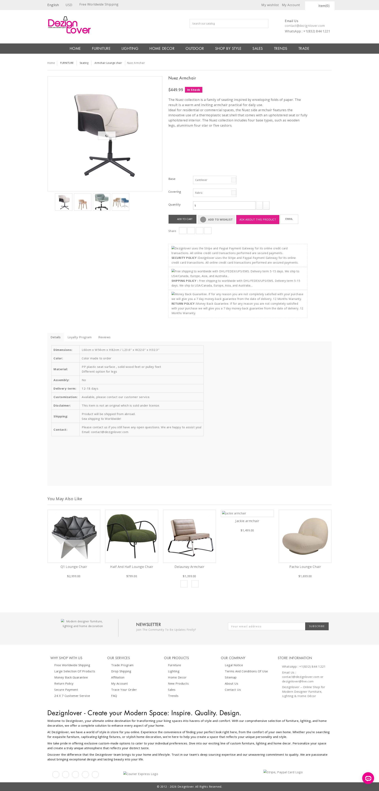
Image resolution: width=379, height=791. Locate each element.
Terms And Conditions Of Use (246, 671)
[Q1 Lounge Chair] (73, 536)
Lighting (173, 671)
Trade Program (122, 665)
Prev (184, 583)
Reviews (104, 337)
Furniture (174, 665)
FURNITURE (101, 48)
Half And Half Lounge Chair (131, 567)
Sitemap (231, 677)
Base (172, 179)
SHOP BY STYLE (228, 48)
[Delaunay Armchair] (189, 536)
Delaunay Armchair (189, 567)
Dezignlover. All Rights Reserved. (199, 786)
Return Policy (64, 683)
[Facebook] (55, 774)
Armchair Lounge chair (108, 63)
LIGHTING (130, 48)
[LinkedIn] (85, 774)
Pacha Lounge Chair (305, 567)
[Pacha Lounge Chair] (305, 536)
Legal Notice (234, 665)
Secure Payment (66, 689)
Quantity (174, 204)
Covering (175, 192)
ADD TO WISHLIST (220, 219)
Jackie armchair (247, 521)
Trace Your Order (124, 689)
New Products (178, 683)
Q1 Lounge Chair (74, 567)
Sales (172, 689)
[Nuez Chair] (105, 133)
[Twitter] (65, 774)
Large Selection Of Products (74, 671)
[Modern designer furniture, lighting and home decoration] (104, 25)
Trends (280, 48)
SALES (257, 48)
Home (51, 63)
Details (56, 337)
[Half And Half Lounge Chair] (131, 536)
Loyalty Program (80, 337)
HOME (75, 48)
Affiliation (118, 677)
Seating (84, 63)
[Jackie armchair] (247, 513)
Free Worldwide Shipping (72, 665)
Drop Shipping (121, 671)
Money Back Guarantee (71, 677)
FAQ (114, 696)
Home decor (177, 677)
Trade (304, 48)
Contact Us (233, 689)
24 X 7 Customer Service (72, 696)
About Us (231, 683)
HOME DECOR (161, 48)
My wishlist (270, 5)
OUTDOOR (195, 48)
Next (133, 203)
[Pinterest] (75, 774)
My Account (119, 683)
